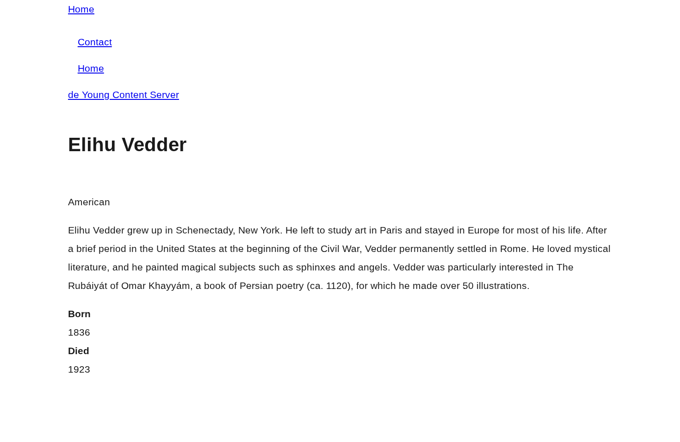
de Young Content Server (123, 94)
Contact (95, 42)
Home (81, 9)
